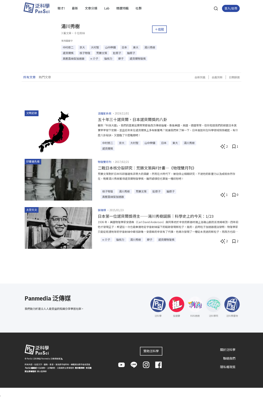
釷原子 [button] (117, 53)
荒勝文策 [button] (102, 53)
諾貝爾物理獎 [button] (138, 58)
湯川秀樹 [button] (149, 47)
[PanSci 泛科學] (36, 7)
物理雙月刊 (104, 162)
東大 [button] (136, 47)
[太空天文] (58, 227)
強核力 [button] (108, 58)
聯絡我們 (229, 358)
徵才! (61, 8)
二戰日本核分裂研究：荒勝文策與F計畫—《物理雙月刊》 (147, 168)
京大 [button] (82, 47)
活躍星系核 (104, 113)
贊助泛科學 (151, 351)
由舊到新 (217, 77)
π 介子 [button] (94, 58)
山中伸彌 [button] (110, 47)
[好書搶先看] (58, 179)
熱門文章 (45, 77)
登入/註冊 (230, 8)
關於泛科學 (227, 349)
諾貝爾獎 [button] (68, 53)
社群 (139, 8)
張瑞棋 (102, 210)
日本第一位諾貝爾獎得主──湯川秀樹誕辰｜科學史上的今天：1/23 (156, 216)
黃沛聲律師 (80, 367)
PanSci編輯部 (31, 367)
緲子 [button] (121, 58)
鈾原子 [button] (131, 53)
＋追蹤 (159, 29)
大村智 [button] (95, 47)
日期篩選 (234, 77)
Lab (106, 8)
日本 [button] (125, 47)
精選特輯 (122, 8)
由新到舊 (200, 77)
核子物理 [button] (85, 53)
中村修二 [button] (68, 47)
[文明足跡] (58, 131)
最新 (75, 8)
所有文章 (29, 77)
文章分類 (91, 8)
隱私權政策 (227, 366)
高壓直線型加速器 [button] (74, 58)
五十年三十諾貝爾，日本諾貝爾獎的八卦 (132, 119)
